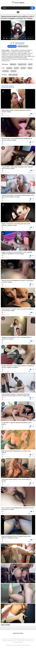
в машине (9, 68)
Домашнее (13, 64)
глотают (23, 68)
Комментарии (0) (23, 46)
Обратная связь (18, 633)
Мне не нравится (13, 43)
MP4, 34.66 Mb (13, 74)
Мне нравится (11, 43)
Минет (30, 64)
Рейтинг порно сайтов (11, 645)
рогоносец (5, 71)
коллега (16, 68)
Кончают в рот (22, 64)
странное (13, 71)
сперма (30, 68)
